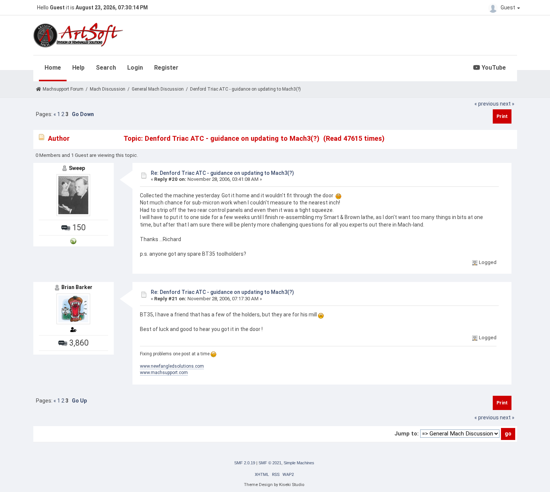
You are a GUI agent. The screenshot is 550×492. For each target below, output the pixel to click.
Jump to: (406, 433)
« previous (486, 104)
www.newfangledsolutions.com (172, 366)
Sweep (77, 168)
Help (78, 67)
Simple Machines (299, 463)
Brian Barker (76, 287)
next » (507, 104)
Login (135, 67)
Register (166, 67)
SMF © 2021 (270, 463)
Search (106, 67)
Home (53, 67)
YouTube (493, 67)
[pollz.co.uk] (73, 240)
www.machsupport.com (164, 372)
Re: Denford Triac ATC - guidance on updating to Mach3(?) (222, 173)
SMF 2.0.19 (244, 463)
